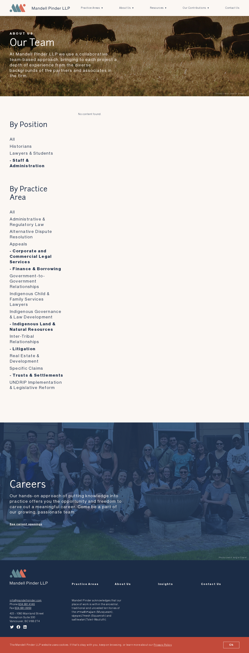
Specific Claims (26, 368)
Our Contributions (194, 8)
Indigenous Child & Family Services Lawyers (30, 299)
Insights (165, 584)
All (12, 139)
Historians (21, 146)
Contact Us (232, 8)
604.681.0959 (23, 608)
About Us (125, 8)
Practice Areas (90, 8)
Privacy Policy (163, 645)
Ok (231, 644)
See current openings (26, 524)
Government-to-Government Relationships (27, 281)
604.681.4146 (26, 604)
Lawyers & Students (31, 153)
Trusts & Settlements (38, 375)
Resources (157, 8)
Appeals (19, 244)
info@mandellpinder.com (26, 600)
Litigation (24, 349)
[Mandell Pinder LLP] (40, 8)
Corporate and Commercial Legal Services (31, 256)
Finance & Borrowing (37, 269)
